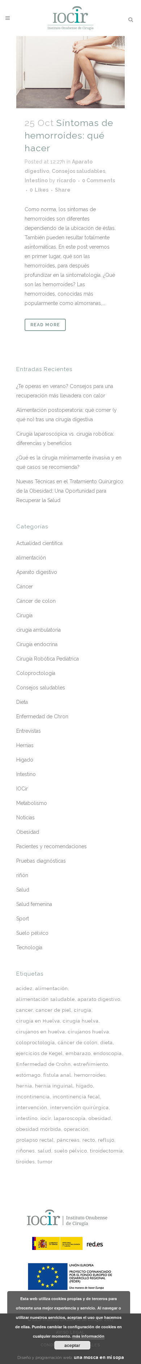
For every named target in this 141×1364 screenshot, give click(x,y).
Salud (22, 890)
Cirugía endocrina (36, 644)
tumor (45, 1161)
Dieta (22, 702)
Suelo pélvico (32, 933)
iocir (45, 1118)
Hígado (24, 760)
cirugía (82, 1010)
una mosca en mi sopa (99, 1357)
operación (76, 1129)
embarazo (78, 1053)
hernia (24, 1086)
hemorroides (90, 1075)
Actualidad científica (39, 543)
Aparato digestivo (36, 572)
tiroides (25, 1161)
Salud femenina (34, 904)
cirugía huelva (81, 1021)
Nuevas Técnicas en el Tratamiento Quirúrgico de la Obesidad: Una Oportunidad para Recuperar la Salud (69, 491)
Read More (45, 324)
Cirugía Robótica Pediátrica (47, 659)
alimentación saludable (45, 999)
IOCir (22, 789)
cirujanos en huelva (40, 1031)
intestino (27, 1118)
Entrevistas (28, 731)
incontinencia (33, 1096)
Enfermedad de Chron (42, 716)
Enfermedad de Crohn (43, 1064)
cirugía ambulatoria (38, 630)
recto (88, 1140)
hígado (84, 1086)
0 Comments (98, 180)
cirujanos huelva (88, 1031)
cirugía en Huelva (38, 1021)
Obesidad (27, 832)
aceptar (72, 1345)
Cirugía (24, 615)
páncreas (68, 1140)
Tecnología (29, 947)
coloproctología (35, 1042)
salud (44, 1151)
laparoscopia (70, 1118)
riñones (25, 1151)
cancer (24, 1010)
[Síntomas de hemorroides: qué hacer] (70, 72)
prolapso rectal (35, 1140)
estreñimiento (91, 1064)
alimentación (31, 558)
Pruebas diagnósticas (41, 861)
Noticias (25, 817)
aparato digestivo (99, 999)
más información (88, 1336)
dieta (107, 1042)
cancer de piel (53, 1010)
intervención (31, 1107)
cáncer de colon (78, 1042)
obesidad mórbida (38, 1129)
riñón (22, 875)
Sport (22, 918)
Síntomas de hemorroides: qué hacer (69, 135)
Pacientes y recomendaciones (51, 846)
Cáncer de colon (36, 601)
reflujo (106, 1140)
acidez (24, 988)
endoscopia (108, 1053)
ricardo (66, 180)
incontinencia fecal (76, 1096)
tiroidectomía (106, 1151)
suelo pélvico (70, 1151)
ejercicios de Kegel (39, 1053)
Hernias (25, 745)
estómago (28, 1075)
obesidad (100, 1118)
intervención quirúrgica (79, 1107)
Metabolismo (31, 803)
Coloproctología (35, 673)
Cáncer (24, 586)
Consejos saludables (78, 171)
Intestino (36, 180)
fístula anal (57, 1075)
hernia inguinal (54, 1086)
